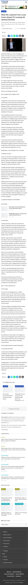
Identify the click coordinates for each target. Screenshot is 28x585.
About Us (5, 531)
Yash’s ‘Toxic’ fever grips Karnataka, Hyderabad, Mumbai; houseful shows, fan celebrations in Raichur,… (12, 468)
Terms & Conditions (7, 537)
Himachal (5, 559)
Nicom (21, 582)
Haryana (5, 556)
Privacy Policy (6, 543)
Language (5, 550)
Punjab (3, 553)
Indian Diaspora (19, 386)
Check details (4, 429)
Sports (3, 437)
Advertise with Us (7, 534)
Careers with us (6, 540)
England (4, 11)
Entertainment (5, 455)
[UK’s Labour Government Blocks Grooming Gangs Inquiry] (4, 208)
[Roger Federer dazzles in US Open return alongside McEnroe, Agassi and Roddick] (7, 492)
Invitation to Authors (7, 562)
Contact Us (5, 546)
